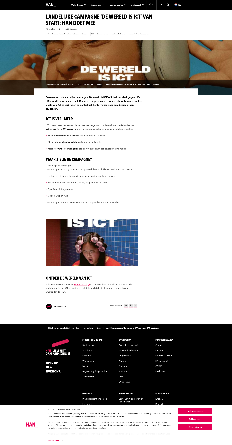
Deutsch (159, 404)
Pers (121, 376)
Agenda (123, 366)
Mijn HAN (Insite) (164, 355)
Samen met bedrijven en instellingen (131, 400)
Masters (86, 366)
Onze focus (124, 382)
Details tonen (53, 440)
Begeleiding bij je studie (94, 371)
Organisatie (125, 355)
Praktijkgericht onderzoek (95, 399)
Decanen (85, 34)
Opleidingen (77, 5)
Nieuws (99, 84)
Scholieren (87, 350)
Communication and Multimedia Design (111, 34)
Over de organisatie (129, 345)
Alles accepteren (195, 411)
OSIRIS (158, 366)
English (159, 399)
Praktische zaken (164, 340)
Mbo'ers (86, 355)
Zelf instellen (194, 419)
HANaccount (161, 361)
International (162, 393)
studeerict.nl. (80, 284)
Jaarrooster (88, 376)
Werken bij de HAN (128, 350)
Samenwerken (116, 5)
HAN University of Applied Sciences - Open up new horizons (69, 84)
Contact (159, 345)
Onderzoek (136, 5)
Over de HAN (125, 340)
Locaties (159, 350)
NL (179, 5)
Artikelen (123, 371)
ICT (48, 34)
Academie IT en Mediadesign (138, 34)
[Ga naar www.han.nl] (51, 5)
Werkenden (88, 361)
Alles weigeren (195, 427)
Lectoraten (87, 404)
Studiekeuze (97, 5)
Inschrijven (160, 371)
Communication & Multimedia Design (65, 34)
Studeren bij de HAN (92, 340)
